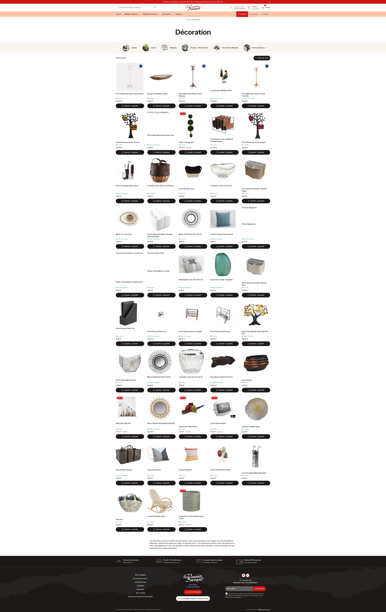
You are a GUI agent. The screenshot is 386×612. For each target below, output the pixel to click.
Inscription (140, 589)
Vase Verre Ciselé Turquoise (221, 280)
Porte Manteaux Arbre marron (128, 142)
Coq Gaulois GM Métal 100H (221, 91)
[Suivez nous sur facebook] (243, 575)
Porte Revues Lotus (186, 189)
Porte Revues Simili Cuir (125, 328)
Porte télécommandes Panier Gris (160, 135)
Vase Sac (119, 519)
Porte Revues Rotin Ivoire (220, 331)
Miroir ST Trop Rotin (124, 234)
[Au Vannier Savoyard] (193, 8)
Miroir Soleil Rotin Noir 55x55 (158, 377)
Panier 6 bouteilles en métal (158, 271)
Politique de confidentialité (153, 609)
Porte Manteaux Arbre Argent (253, 142)
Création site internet (252, 609)
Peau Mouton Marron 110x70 (221, 377)
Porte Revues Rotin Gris (156, 331)
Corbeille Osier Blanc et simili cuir (160, 186)
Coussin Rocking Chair (156, 516)
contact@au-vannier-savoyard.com (194, 598)
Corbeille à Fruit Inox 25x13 (221, 186)
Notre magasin (140, 575)
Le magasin (254, 14)
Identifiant (140, 586)
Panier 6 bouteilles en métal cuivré (129, 282)
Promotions (242, 14)
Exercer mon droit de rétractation (140, 597)
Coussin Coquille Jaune (251, 427)
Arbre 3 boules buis (186, 142)
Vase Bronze (247, 380)
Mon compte (140, 593)
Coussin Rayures (185, 470)
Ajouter (131, 106)
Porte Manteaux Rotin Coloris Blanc (130, 94)
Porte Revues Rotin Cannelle (190, 331)
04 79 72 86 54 (194, 592)
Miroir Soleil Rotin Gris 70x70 (190, 234)
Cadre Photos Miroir (218, 423)
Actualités (265, 14)
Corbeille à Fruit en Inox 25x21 (191, 377)
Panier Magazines (249, 224)
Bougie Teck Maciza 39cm (157, 94)
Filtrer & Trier (263, 58)
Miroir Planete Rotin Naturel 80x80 (161, 423)
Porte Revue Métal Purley (126, 380)
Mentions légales (139, 609)
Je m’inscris (259, 589)
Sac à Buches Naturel (124, 470)
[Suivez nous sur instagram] (247, 575)
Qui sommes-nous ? (140, 578)
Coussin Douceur (154, 470)
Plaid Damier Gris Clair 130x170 (191, 280)
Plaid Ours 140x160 (123, 423)
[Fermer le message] (269, 2)
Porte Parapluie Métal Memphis (254, 473)
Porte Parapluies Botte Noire (127, 186)
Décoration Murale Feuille (220, 470)
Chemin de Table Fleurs (188, 427)
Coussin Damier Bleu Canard (221, 234)
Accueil (188, 19)
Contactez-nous (140, 582)
